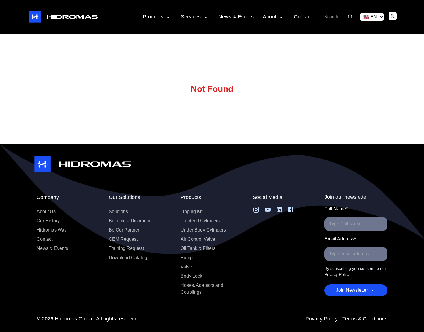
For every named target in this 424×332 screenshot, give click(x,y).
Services (191, 17)
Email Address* (340, 238)
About (269, 17)
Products (153, 17)
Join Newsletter (352, 290)
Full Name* (336, 208)
